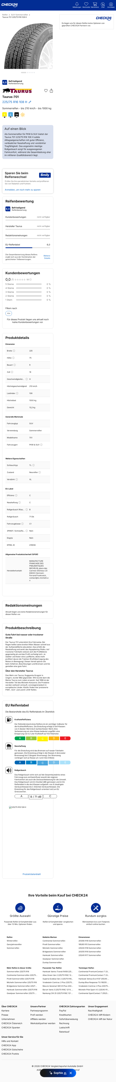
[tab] (23, 72)
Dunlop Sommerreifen (52, 962)
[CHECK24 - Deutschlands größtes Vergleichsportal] (10, 5)
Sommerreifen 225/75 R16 (18, 971)
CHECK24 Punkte (10, 1053)
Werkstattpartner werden (42, 1023)
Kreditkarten (65, 1015)
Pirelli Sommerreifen (51, 944)
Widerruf (75, 1070)
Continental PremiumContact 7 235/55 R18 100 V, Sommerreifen (94, 971)
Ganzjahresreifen (14, 944)
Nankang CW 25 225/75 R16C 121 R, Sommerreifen (58, 993)
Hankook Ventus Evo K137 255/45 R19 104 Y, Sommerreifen (94, 979)
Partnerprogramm (39, 1010)
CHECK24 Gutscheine (12, 1049)
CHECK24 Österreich (12, 1023)
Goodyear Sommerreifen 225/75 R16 (22, 993)
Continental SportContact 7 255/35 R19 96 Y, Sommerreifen (94, 993)
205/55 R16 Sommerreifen (90, 951)
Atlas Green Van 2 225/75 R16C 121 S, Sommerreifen (58, 975)
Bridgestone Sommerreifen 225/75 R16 (22, 986)
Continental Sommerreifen (54, 941)
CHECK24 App (9, 1045)
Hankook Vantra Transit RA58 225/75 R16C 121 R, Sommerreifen (58, 971)
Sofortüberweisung (68, 1019)
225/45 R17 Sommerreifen (90, 955)
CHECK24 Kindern (99, 1015)
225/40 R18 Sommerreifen (90, 948)
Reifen (5, 15)
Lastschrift (64, 1027)
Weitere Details (47, 257)
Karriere (5, 1010)
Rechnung (64, 1023)
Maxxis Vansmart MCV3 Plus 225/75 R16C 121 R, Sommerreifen (58, 986)
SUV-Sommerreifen (19, 15)
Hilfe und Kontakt (10, 1041)
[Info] (14, 351)
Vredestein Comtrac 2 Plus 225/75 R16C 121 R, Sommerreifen (58, 982)
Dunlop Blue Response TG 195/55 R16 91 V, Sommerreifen (94, 982)
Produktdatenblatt (32, 874)
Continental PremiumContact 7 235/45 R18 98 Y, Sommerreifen (94, 975)
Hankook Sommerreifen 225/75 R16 (22, 989)
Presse (5, 1015)
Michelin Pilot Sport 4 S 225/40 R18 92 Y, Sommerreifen (94, 989)
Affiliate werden (38, 1019)
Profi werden (36, 1015)
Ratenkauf (64, 1031)
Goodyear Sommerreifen (53, 959)
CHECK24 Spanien (11, 1027)
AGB (39, 1070)
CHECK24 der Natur (100, 1019)
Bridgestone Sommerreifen (54, 951)
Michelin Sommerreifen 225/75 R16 (22, 982)
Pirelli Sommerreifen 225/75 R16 (20, 979)
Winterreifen (12, 941)
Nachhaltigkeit (95, 1010)
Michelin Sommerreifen (53, 948)
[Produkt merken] (46, 90)
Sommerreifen (13, 948)
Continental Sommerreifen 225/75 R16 (22, 975)
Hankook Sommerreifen (53, 955)
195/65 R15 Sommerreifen (89, 944)
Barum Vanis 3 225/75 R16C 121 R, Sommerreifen (58, 989)
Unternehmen (8, 1019)
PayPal (62, 1010)
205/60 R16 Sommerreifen (90, 941)
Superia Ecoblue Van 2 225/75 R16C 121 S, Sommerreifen (58, 979)
